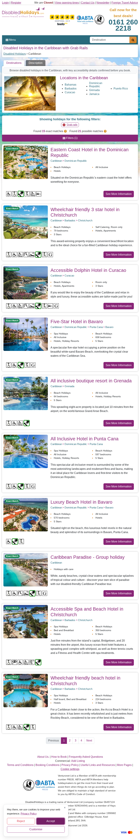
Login (5, 2)
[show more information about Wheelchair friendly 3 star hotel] (25, 221)
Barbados (70, 88)
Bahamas (70, 84)
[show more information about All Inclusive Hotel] (25, 451)
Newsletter (102, 2)
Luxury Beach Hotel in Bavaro (81, 502)
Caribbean (56, 160)
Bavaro (109, 327)
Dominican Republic (95, 85)
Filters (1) (71, 138)
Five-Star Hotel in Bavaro (77, 321)
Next (89, 740)
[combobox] (110, 40)
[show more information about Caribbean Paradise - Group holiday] (25, 569)
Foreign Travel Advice (124, 2)
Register (16, 2)
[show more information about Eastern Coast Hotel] (25, 162)
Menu (12, 39)
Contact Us (87, 2)
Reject (21, 821)
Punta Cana (96, 327)
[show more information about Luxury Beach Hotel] (25, 514)
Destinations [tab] (14, 62)
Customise (35, 829)
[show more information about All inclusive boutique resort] (25, 393)
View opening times (67, 2)
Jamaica (94, 94)
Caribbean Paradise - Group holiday (88, 557)
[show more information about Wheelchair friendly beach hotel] (25, 690)
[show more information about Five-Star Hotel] (25, 334)
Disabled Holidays (14, 53)
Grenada (94, 90)
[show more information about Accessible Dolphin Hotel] (25, 282)
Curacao (70, 92)
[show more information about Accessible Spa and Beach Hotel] (25, 621)
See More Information (119, 193)
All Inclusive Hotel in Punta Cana (84, 438)
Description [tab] (36, 62)
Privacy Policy (29, 813)
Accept (50, 821)
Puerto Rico (121, 88)
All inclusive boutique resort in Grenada (91, 380)
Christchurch (85, 220)
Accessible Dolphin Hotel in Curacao (88, 270)
